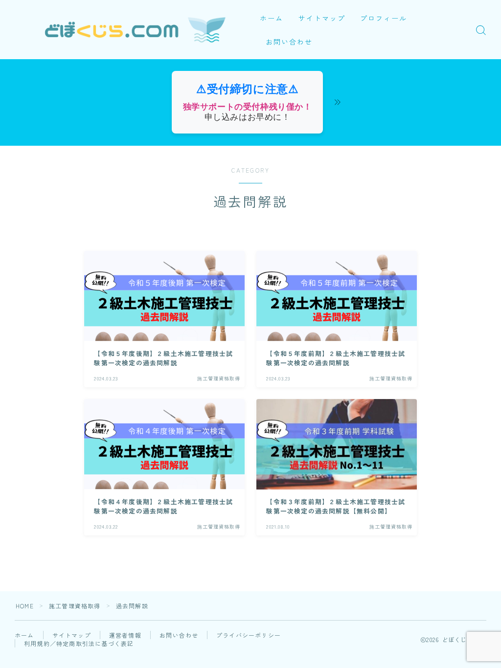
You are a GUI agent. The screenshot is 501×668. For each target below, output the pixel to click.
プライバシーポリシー (248, 635)
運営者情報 (125, 635)
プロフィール (384, 18)
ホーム (271, 18)
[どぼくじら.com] (126, 30)
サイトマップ (322, 18)
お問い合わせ (289, 41)
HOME (25, 605)
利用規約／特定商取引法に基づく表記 (79, 643)
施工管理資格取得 (75, 605)
